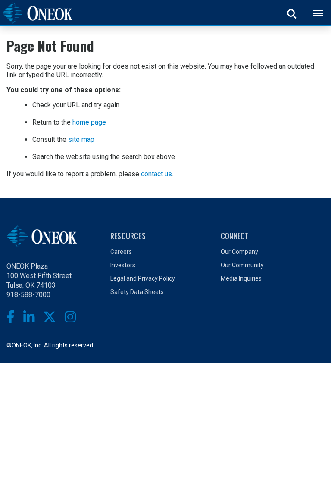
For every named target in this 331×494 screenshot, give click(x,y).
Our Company (239, 251)
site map (81, 139)
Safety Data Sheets (137, 291)
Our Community (242, 265)
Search (292, 13)
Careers (121, 251)
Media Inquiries (241, 278)
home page (89, 122)
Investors (122, 265)
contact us (156, 174)
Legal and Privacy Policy (142, 278)
